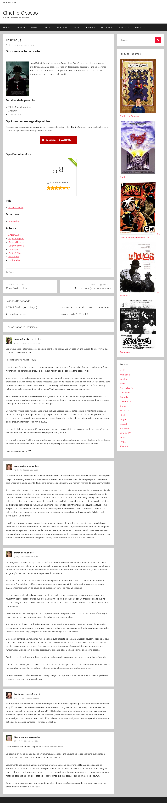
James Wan (13, 221)
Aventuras (124, 27)
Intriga (123, 419)
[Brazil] (138, 173)
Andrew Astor (14, 235)
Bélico (123, 383)
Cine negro (125, 392)
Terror (77, 27)
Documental (107, 27)
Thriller (34, 27)
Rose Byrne (13, 256)
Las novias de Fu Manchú (74, 314)
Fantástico (140, 27)
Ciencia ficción (126, 388)
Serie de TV (62, 27)
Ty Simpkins (14, 260)
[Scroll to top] (162, 798)
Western (124, 446)
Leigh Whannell (16, 246)
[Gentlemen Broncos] (138, 112)
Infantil (123, 415)
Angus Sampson (16, 238)
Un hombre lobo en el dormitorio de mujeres (84, 307)
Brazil (122, 177)
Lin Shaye (13, 249)
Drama (6, 27)
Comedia (20, 27)
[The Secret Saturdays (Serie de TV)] (138, 234)
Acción (47, 27)
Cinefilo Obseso (20, 13)
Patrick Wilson (15, 253)
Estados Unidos (15, 207)
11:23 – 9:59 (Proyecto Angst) (21, 307)
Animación (125, 375)
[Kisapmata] (138, 348)
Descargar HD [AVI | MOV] (59, 140)
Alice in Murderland (17, 314)
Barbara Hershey (16, 242)
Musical (123, 424)
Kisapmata (125, 352)
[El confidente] (138, 292)
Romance (90, 27)
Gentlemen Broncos (129, 116)
